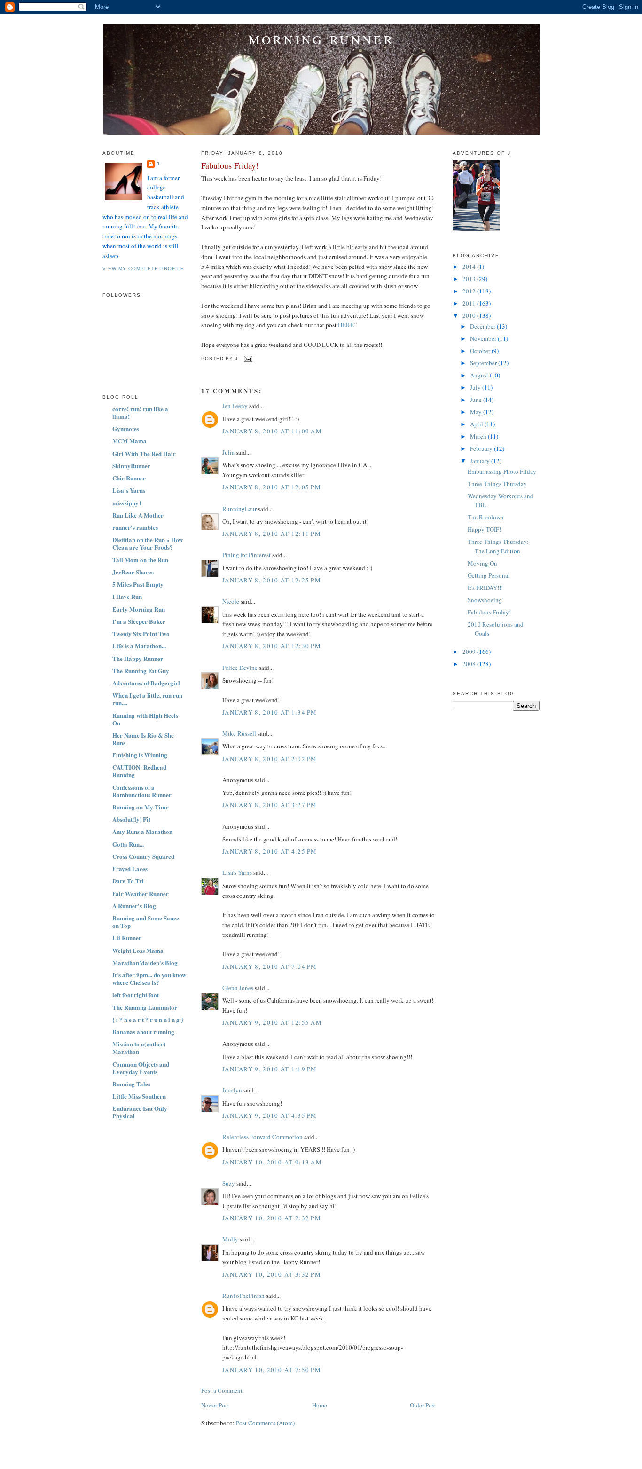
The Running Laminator (144, 1007)
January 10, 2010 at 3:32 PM (271, 1274)
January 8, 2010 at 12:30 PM (271, 646)
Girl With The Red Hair (144, 453)
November (484, 338)
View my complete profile (143, 268)
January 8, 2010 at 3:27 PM (269, 805)
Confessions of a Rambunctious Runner (142, 791)
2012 (469, 291)
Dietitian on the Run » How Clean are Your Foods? (147, 543)
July (476, 387)
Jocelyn (232, 1090)
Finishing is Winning (139, 754)
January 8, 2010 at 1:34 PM (269, 712)
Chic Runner (129, 477)
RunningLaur (239, 508)
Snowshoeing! (486, 600)
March (479, 436)
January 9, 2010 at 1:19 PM (269, 1069)
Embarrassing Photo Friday (502, 471)
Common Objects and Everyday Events (140, 1068)
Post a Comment (222, 1390)
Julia (228, 452)
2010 (469, 315)
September (484, 363)
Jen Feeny (235, 405)
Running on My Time (140, 806)
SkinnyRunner (131, 465)
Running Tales (131, 1083)
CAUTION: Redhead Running (139, 770)
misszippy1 (127, 502)
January (480, 460)
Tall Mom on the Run (140, 559)
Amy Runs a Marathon (142, 831)
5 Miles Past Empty (138, 584)
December (483, 326)
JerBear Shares (133, 571)
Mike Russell (239, 733)
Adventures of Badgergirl (146, 682)
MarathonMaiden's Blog (145, 962)
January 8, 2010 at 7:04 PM (269, 966)
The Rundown (486, 517)
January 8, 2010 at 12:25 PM (271, 580)
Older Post (423, 1405)
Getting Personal (489, 575)
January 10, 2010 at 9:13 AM (272, 1162)
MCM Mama (129, 440)
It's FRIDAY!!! (485, 587)
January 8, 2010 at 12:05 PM (271, 487)
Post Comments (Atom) (265, 1423)
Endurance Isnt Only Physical (139, 1112)
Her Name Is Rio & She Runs (143, 739)
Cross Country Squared (143, 856)
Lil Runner (126, 937)
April (477, 424)
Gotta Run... (128, 844)
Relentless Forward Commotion (262, 1136)
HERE (346, 325)
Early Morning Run (138, 609)
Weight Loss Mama (138, 950)
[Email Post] (247, 358)
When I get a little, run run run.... (147, 699)
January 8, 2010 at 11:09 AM (272, 431)
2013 (469, 279)
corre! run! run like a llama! (140, 412)
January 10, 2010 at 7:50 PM (271, 1370)
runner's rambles (135, 527)
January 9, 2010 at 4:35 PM (269, 1115)
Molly (230, 1239)
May (476, 412)
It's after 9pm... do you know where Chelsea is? (149, 978)
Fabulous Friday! (229, 165)
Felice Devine (240, 667)
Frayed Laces (130, 868)
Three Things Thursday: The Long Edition (498, 546)
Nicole (230, 601)
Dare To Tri (128, 880)
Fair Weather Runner (140, 893)
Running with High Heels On (145, 719)
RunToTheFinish (243, 1295)
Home (319, 1405)
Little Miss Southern (139, 1096)
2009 (469, 651)
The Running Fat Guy (140, 670)
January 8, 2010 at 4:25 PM (269, 851)
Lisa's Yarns (128, 490)
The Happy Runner (137, 658)
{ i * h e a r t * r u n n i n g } (147, 1019)
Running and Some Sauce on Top (145, 921)
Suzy (228, 1183)
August (480, 375)
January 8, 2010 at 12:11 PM (271, 533)
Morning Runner (321, 39)
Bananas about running (143, 1031)
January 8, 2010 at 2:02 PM (269, 758)
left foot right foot (135, 994)
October (481, 350)
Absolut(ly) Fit (131, 819)
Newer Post (215, 1405)
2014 (469, 266)
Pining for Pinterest (246, 554)
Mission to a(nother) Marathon (138, 1047)
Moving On (482, 563)
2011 (469, 303)
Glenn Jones (237, 987)
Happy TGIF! (484, 529)
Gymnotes (125, 428)
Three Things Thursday (497, 483)
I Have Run (127, 596)
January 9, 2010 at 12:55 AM (272, 1022)
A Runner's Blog (134, 905)
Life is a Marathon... (139, 645)
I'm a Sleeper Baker (138, 621)
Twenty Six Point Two (141, 633)
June (476, 399)
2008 (469, 664)
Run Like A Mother (138, 515)
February (482, 448)
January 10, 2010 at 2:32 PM (271, 1218)
